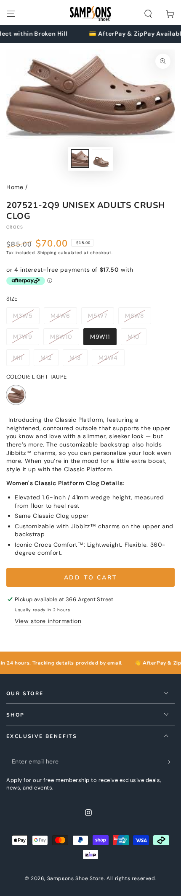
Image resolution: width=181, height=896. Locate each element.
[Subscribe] (170, 762)
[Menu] (11, 14)
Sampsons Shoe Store (75, 878)
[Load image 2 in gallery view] (101, 158)
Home (14, 187)
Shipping (47, 252)
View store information (48, 621)
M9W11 (103, 339)
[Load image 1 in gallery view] (80, 158)
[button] (148, 14)
